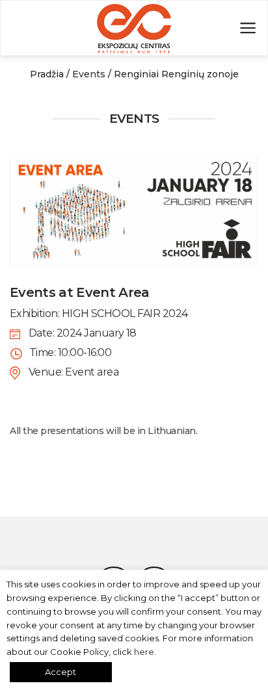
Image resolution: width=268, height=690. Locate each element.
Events (88, 74)
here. (145, 651)
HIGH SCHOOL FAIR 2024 (125, 313)
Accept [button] (60, 672)
